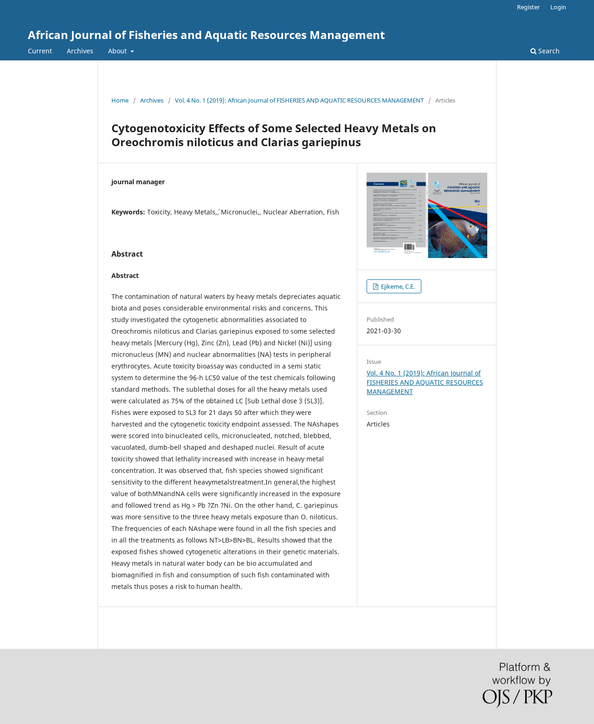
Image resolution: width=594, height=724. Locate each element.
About (118, 50)
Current (40, 50)
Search (548, 50)
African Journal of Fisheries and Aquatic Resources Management (206, 34)
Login (558, 7)
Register (528, 7)
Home (120, 100)
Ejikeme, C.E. (397, 286)
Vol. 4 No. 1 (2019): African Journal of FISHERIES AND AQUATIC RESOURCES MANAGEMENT (299, 100)
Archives (80, 50)
